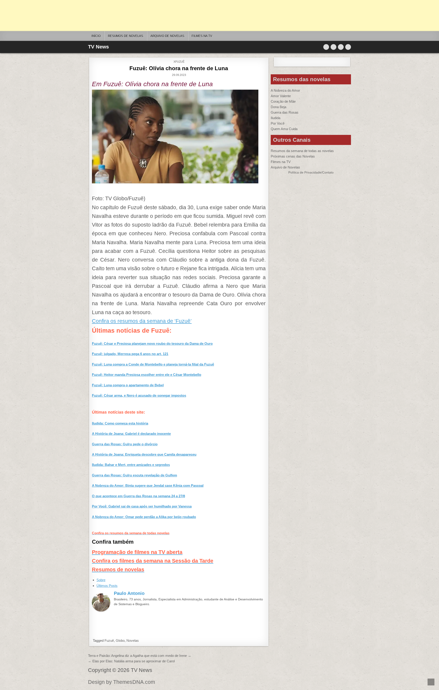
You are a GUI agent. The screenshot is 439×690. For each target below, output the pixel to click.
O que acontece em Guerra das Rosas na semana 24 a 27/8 (138, 496)
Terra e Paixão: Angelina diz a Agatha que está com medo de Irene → (139, 656)
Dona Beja (278, 107)
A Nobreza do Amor (285, 90)
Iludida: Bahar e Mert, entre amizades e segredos (131, 465)
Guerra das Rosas (284, 112)
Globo (120, 640)
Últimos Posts (107, 586)
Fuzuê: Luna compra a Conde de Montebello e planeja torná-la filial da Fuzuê (153, 364)
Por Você (277, 123)
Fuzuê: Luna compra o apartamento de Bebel (128, 385)
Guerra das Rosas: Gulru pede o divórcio (125, 444)
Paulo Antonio (129, 593)
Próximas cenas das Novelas (293, 156)
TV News (98, 47)
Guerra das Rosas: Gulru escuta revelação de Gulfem (134, 475)
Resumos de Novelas (125, 36)
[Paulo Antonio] (101, 610)
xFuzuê (179, 61)
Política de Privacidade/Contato (311, 172)
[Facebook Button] (333, 47)
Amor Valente (281, 96)
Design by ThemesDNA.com (121, 682)
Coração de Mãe (283, 101)
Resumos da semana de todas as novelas (302, 151)
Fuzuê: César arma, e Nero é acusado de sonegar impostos (139, 395)
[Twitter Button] (326, 47)
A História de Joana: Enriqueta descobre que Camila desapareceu (144, 454)
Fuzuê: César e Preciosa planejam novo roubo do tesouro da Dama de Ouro (152, 343)
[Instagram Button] (341, 47)
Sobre (100, 580)
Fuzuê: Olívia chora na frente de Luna (178, 68)
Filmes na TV (202, 36)
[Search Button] (348, 47)
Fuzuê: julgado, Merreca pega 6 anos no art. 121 (130, 354)
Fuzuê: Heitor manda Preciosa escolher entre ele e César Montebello (146, 375)
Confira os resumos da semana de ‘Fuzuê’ (142, 321)
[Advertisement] (137, 15)
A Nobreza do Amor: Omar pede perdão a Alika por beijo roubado (144, 517)
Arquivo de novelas (167, 36)
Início (96, 36)
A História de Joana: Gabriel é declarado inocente (131, 434)
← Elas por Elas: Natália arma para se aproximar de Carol (131, 661)
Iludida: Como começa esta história (120, 423)
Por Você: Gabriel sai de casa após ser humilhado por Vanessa (142, 506)
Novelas (132, 640)
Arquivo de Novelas (285, 167)
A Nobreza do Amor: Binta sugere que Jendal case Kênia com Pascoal (147, 485)
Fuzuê (109, 640)
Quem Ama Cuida (284, 129)
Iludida (275, 118)
